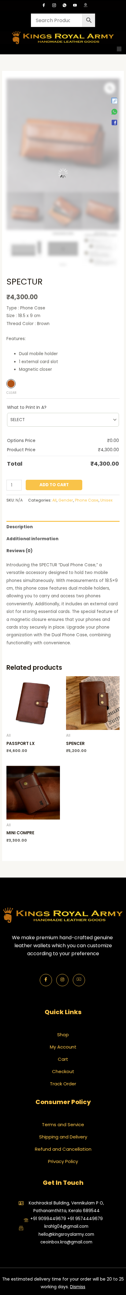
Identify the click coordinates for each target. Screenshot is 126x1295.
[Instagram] (54, 5)
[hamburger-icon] (119, 49)
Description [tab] (19, 527)
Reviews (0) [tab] (19, 551)
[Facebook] (43, 5)
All (54, 500)
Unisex (106, 500)
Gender (65, 500)
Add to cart (54, 485)
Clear (11, 392)
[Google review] (85, 5)
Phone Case (86, 500)
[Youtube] (75, 5)
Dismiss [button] (77, 1287)
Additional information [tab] (32, 539)
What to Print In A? (26, 407)
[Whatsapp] (64, 5)
